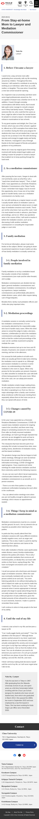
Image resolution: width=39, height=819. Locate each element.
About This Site (18, 812)
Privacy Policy (30, 812)
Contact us (19, 745)
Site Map (7, 812)
